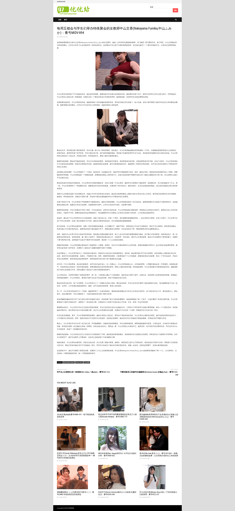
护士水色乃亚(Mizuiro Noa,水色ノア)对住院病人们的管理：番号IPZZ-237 (158, 493)
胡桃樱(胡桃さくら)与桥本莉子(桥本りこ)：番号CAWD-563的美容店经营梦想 (75, 493)
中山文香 (86, 362)
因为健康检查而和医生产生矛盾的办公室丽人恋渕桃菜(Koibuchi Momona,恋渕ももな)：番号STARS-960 (159, 416)
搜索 (151, 7)
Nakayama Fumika (69, 362)
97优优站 (71, 508)
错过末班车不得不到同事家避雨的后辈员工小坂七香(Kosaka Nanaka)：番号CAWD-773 (117, 415)
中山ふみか (79, 362)
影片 (65, 20)
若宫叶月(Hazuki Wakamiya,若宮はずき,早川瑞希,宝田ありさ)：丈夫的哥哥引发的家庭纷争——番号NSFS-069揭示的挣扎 (76, 455)
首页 (59, 20)
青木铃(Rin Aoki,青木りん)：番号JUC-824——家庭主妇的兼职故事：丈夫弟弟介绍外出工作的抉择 (159, 454)
